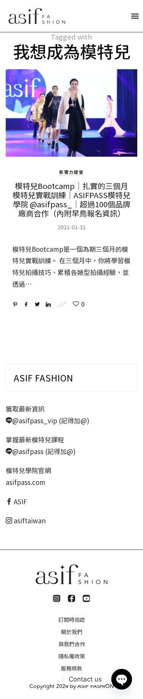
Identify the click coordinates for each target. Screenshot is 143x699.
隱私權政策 (71, 656)
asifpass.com (25, 482)
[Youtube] (86, 598)
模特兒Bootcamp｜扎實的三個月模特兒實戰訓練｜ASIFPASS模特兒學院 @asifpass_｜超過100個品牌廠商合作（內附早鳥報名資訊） (71, 199)
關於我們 (71, 631)
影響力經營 (71, 172)
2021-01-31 (72, 227)
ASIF (20, 501)
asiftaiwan (29, 520)
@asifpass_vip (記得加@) (50, 420)
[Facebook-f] (71, 598)
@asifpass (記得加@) (44, 451)
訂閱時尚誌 (71, 619)
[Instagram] (56, 598)
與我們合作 (71, 644)
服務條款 (71, 668)
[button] (135, 16)
